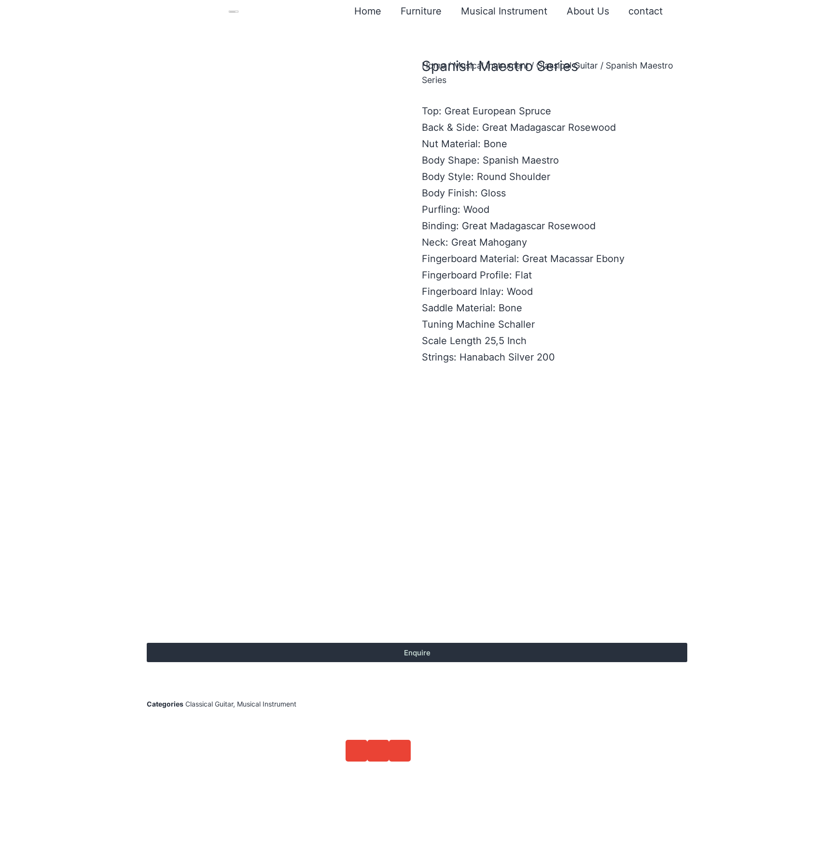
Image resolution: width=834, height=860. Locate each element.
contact (645, 11)
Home (367, 11)
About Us (588, 11)
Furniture (421, 11)
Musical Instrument (504, 11)
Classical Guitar (567, 65)
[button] (356, 751)
